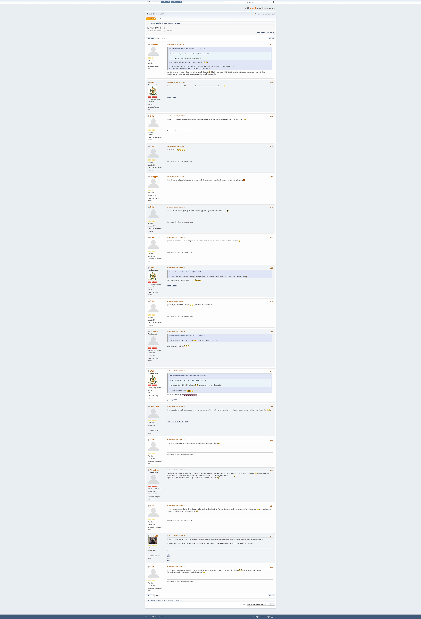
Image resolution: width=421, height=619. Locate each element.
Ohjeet (255, 617)
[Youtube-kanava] (149, 428)
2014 (168, 556)
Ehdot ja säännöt (263, 617)
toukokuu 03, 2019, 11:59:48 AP (176, 267)
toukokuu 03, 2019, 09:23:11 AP (176, 237)
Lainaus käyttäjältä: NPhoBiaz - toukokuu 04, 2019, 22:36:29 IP (189, 375)
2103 (168, 558)
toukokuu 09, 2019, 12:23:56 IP (176, 566)
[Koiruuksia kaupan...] (149, 553)
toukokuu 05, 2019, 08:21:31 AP (176, 371)
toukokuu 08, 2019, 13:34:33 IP (176, 505)
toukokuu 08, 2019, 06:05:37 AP (176, 470)
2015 (168, 554)
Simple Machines (159, 616)
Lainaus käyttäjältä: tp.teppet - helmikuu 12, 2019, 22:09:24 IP (190, 54)
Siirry (244, 604)
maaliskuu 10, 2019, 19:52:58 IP (176, 82)
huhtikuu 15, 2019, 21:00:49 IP (175, 146)
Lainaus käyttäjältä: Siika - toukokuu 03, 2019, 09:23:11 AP (187, 272)
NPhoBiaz (154, 331)
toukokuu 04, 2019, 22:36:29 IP (176, 331)
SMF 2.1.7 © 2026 (149, 616)
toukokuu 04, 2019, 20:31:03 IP (176, 301)
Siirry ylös (150, 595)
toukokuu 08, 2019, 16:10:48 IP (176, 536)
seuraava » (270, 33)
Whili (152, 82)
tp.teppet (154, 44)
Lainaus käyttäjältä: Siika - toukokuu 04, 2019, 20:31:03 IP (187, 336)
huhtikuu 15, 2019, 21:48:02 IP (175, 176)
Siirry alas (150, 38)
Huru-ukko (155, 536)
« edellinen (261, 33)
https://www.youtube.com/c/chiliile (177, 421)
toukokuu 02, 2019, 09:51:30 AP (176, 207)
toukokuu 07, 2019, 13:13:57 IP (176, 439)
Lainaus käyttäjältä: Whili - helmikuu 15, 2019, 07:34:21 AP (187, 48)
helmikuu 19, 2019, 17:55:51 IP (176, 44)
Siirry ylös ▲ (272, 617)
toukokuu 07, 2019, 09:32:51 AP (176, 406)
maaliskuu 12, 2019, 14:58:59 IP (176, 116)
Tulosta (271, 38)
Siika (152, 116)
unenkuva (154, 406)
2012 (168, 560)
